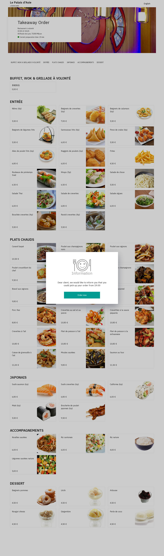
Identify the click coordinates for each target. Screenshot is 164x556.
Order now (82, 295)
